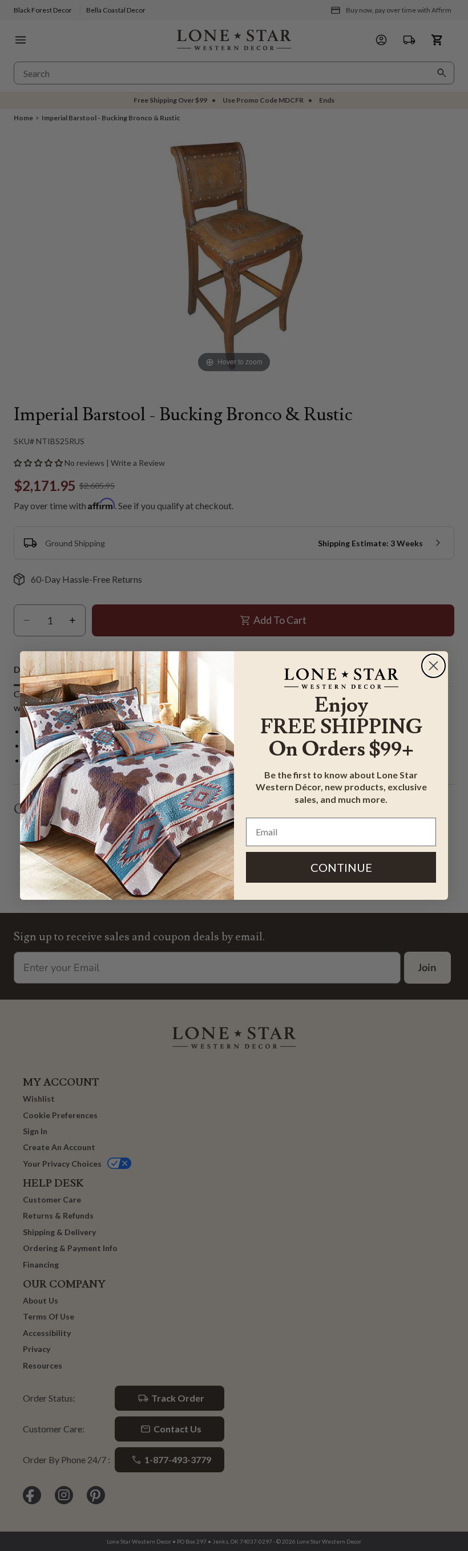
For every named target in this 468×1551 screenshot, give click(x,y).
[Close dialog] (433, 666)
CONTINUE (341, 867)
